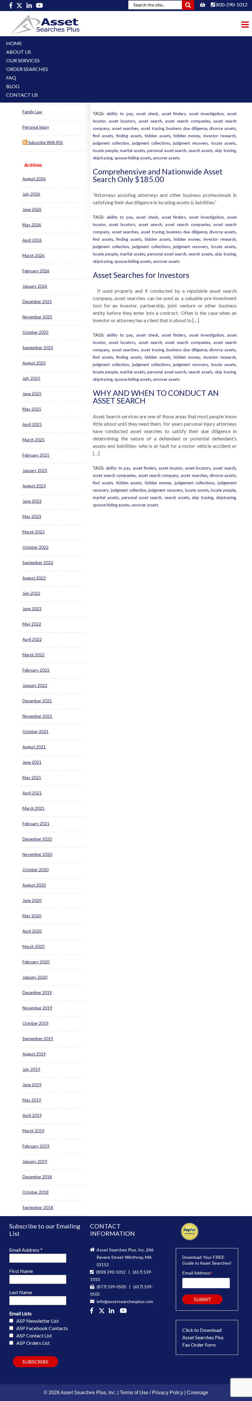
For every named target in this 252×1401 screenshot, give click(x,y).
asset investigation (206, 113)
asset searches (125, 128)
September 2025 (37, 347)
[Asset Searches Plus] (11, 6)
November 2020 (37, 854)
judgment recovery (190, 143)
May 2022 (31, 624)
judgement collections (195, 482)
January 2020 (34, 977)
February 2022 (35, 670)
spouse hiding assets (132, 157)
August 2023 (34, 485)
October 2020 (35, 869)
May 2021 (31, 777)
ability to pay (120, 113)
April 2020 (32, 931)
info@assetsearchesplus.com (124, 1301)
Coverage (197, 1392)
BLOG (12, 86)
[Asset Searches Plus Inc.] (113, 1311)
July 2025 (31, 378)
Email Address (25, 1250)
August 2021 (34, 746)
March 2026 (33, 255)
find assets (103, 135)
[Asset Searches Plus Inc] (29, 6)
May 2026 (31, 224)
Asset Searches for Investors (141, 274)
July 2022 (31, 593)
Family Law (32, 111)
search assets (200, 150)
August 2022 (34, 578)
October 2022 (35, 547)
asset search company (158, 475)
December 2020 (37, 839)
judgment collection (111, 143)
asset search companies (187, 121)
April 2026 (32, 240)
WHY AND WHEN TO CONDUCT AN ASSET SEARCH (156, 396)
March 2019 (33, 1130)
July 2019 (31, 1069)
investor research (219, 135)
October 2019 (35, 1023)
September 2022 (37, 562)
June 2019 (31, 1084)
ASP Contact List (34, 1335)
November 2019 (37, 1007)
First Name (21, 1271)
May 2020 (31, 915)
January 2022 (34, 685)
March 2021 (33, 808)
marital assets (132, 150)
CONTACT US (22, 95)
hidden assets (158, 135)
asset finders (174, 113)
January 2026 (34, 286)
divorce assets (222, 128)
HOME (14, 43)
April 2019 (32, 1115)
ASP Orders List (33, 1343)
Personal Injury (35, 127)
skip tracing (225, 150)
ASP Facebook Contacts (42, 1328)
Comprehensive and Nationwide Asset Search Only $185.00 (157, 175)
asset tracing (152, 128)
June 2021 (31, 762)
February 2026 (35, 270)
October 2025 (35, 332)
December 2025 (37, 301)
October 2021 (35, 731)
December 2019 (37, 992)
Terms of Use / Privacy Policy (151, 1392)
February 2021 (35, 823)
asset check (147, 113)
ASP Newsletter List (37, 1321)
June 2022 (31, 608)
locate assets (223, 143)
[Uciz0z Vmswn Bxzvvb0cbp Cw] (39, 6)
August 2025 (34, 363)
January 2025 (34, 470)
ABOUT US (18, 52)
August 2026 (34, 178)
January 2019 (34, 1161)
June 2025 (31, 393)
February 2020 (35, 961)
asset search (150, 121)
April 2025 (32, 424)
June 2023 (31, 501)
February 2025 (35, 455)
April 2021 (32, 792)
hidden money (187, 135)
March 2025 (33, 439)
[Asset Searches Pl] (19, 6)
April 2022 (32, 639)
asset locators (122, 121)
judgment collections (151, 143)
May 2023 (31, 516)
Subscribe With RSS (45, 142)
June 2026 (31, 209)
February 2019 (35, 1146)
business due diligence (186, 128)
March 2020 (33, 946)
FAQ (11, 77)
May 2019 (31, 1100)
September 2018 (37, 1207)
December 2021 (37, 700)
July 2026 (31, 194)
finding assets (129, 135)
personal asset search (167, 150)
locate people (105, 150)
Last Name (20, 1292)
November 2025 (37, 316)
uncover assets (166, 157)
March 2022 (33, 654)
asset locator (171, 468)
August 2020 (34, 885)
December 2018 (37, 1176)
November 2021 (37, 716)
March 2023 (33, 531)
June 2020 (31, 900)
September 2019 (37, 1038)
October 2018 (35, 1192)
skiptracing (102, 157)
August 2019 (34, 1054)
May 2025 (31, 409)
